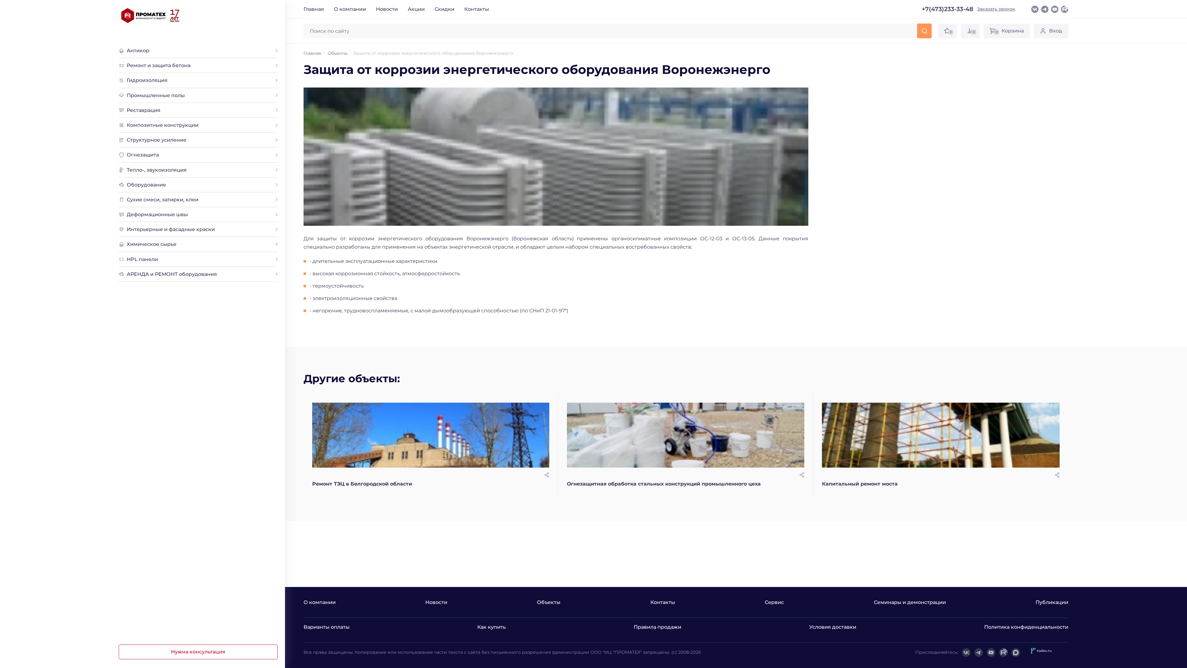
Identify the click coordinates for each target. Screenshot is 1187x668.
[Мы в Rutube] (1064, 9)
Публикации (1052, 602)
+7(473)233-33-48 (947, 9)
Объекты (548, 602)
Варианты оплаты (327, 627)
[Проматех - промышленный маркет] (150, 15)
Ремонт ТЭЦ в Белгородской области (362, 484)
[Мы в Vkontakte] (1035, 9)
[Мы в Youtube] (1054, 9)
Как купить (491, 627)
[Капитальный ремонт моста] (941, 435)
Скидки (444, 9)
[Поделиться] (547, 475)
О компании (350, 9)
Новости (387, 9)
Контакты (476, 9)
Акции (416, 9)
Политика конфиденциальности (1026, 627)
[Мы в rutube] (1003, 652)
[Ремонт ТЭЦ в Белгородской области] (431, 435)
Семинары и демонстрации (910, 602)
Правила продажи (657, 627)
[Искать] (924, 31)
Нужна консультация (198, 652)
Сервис (774, 602)
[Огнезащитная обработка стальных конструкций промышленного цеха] (685, 435)
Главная (314, 9)
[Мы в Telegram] (1045, 9)
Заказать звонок (996, 9)
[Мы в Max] (1015, 652)
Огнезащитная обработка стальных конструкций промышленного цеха (664, 484)
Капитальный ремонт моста (860, 484)
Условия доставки (832, 627)
